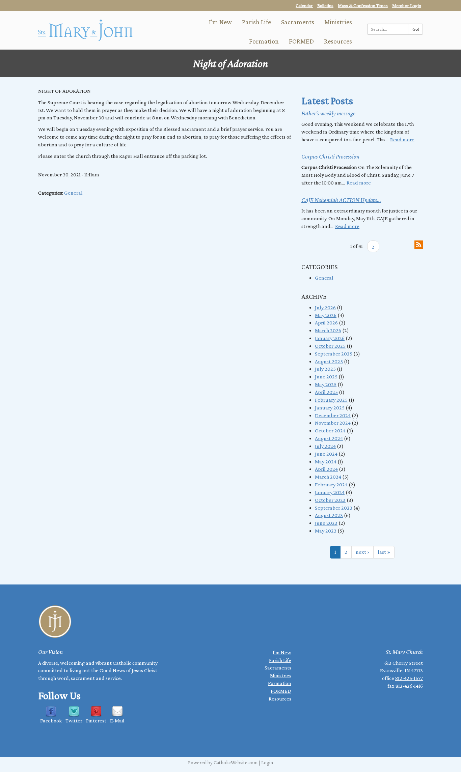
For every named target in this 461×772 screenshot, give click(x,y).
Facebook (51, 720)
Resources (338, 41)
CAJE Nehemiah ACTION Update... (341, 200)
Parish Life (256, 22)
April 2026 (326, 322)
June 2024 (326, 454)
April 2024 (326, 469)
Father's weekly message (328, 113)
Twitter (73, 720)
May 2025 (325, 384)
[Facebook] (51, 711)
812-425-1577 (409, 678)
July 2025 (325, 369)
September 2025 (333, 353)
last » (384, 552)
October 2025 (330, 346)
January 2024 (330, 492)
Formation (264, 41)
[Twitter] (74, 711)
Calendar (304, 5)
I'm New (220, 22)
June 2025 (326, 376)
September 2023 (333, 508)
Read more (402, 139)
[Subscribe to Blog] (418, 244)
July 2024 (325, 446)
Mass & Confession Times (363, 5)
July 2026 (325, 307)
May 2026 (325, 315)
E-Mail (117, 720)
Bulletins (325, 5)
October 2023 (330, 500)
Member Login (406, 5)
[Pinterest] (96, 711)
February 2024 (331, 484)
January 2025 (330, 407)
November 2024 (333, 423)
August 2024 (329, 438)
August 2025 (329, 361)
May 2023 (325, 531)
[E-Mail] (117, 711)
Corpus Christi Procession (330, 156)
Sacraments (297, 22)
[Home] (85, 29)
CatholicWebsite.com (235, 762)
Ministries (338, 22)
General (73, 193)
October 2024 (330, 430)
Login (267, 762)
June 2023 (326, 523)
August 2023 (329, 515)
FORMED (301, 41)
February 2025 (331, 400)
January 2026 (330, 338)
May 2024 (325, 461)
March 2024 (328, 477)
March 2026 (328, 330)
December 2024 (333, 415)
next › (362, 552)
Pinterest (96, 720)
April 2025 (326, 392)
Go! (415, 29)
